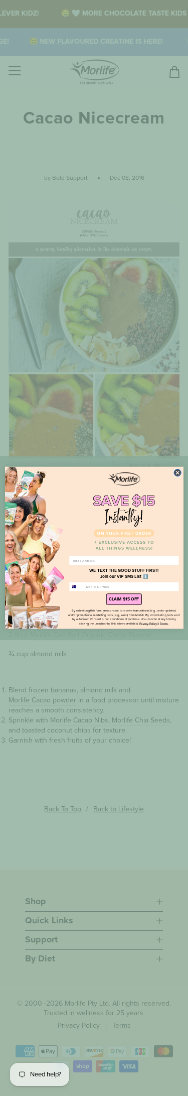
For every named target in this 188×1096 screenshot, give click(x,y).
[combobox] (76, 586)
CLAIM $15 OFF (124, 599)
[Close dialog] (177, 472)
